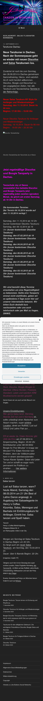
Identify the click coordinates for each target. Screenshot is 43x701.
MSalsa (18, 581)
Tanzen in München (18, 17)
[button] (40, 320)
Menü (23, 28)
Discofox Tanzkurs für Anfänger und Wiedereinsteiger (21, 609)
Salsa (12, 63)
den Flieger (12, 573)
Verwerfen (21, 371)
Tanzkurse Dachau (11, 46)
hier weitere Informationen (15, 470)
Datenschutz (18, 381)
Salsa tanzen (9, 480)
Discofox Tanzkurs (9, 642)
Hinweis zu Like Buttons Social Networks (17, 685)
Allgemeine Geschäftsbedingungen (15, 667)
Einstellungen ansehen (21, 377)
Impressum (26, 381)
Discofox (33, 59)
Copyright (6, 680)
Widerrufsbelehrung (9, 676)
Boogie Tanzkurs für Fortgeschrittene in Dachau (19, 636)
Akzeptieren (21, 365)
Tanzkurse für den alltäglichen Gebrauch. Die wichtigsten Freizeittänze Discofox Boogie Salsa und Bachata (21, 627)
